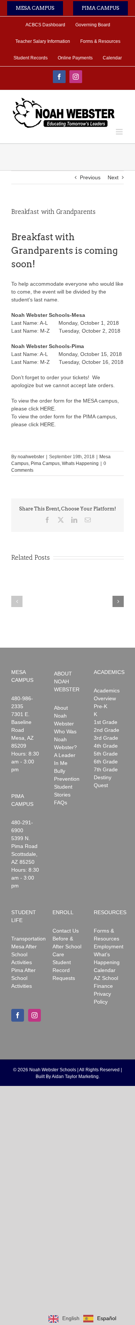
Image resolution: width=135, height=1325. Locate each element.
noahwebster (31, 456)
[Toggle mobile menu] (120, 132)
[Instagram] (34, 1015)
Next (113, 177)
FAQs (60, 803)
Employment (108, 946)
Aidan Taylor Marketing (75, 1076)
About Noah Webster (64, 716)
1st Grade (105, 722)
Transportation (28, 939)
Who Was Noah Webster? (65, 739)
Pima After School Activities (23, 978)
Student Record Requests (63, 970)
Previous (90, 177)
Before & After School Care (66, 946)
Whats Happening (80, 463)
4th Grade (106, 746)
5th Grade (106, 754)
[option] (100, 1318)
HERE (47, 409)
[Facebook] (17, 1015)
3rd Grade (106, 738)
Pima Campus (45, 463)
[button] (16, 601)
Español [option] (106, 1318)
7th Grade (106, 769)
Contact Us (65, 931)
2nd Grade (106, 730)
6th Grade (106, 762)
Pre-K (100, 706)
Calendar (105, 970)
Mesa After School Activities (24, 954)
